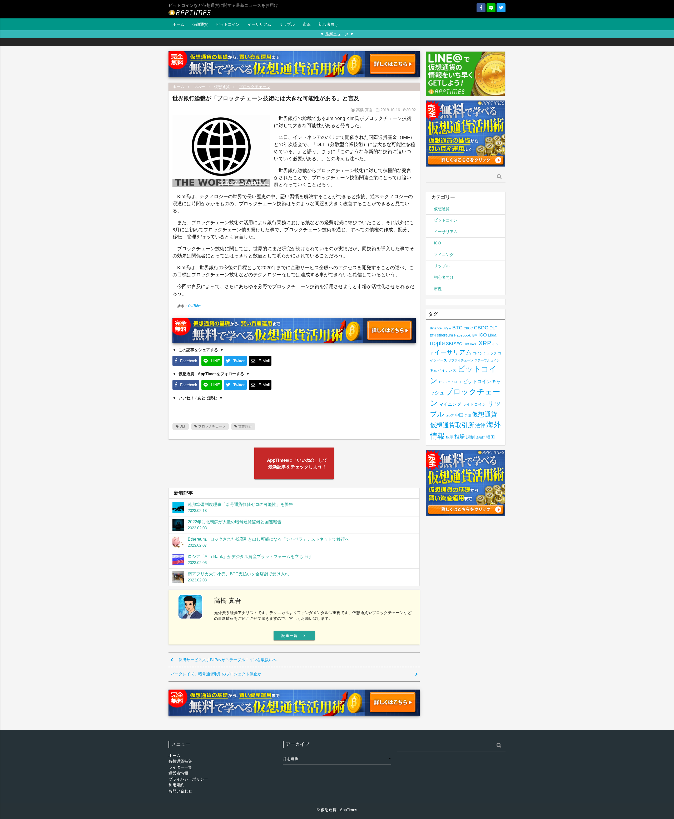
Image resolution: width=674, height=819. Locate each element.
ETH (433, 335)
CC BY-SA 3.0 (231, 182)
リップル (287, 24)
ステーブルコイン (487, 360)
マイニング (444, 254)
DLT (182, 426)
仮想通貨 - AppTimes (339, 809)
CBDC (481, 327)
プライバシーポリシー (188, 779)
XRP (485, 343)
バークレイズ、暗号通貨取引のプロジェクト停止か (216, 674)
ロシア (449, 415)
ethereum (445, 335)
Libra (492, 335)
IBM (474, 335)
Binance (436, 328)
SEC (458, 343)
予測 (467, 415)
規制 (470, 437)
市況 (307, 24)
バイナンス (447, 370)
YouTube (194, 306)
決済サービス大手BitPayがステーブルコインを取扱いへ (228, 659)
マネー (199, 86)
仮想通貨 (200, 24)
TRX (466, 344)
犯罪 (449, 437)
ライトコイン (474, 404)
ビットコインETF (450, 382)
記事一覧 (294, 635)
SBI (449, 343)
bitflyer (447, 328)
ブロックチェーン (254, 86)
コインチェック (485, 353)
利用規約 (176, 785)
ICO (437, 243)
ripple (437, 343)
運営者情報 (178, 773)
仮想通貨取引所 (452, 425)
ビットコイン (228, 24)
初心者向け (328, 24)
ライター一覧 (180, 767)
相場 (459, 437)
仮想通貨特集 (180, 761)
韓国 (490, 437)
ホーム (178, 24)
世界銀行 (244, 426)
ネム (433, 370)
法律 (480, 425)
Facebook (462, 335)
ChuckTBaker (257, 182)
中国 (459, 415)
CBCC (468, 328)
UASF (474, 344)
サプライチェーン (460, 360)
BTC (457, 327)
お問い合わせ (180, 791)
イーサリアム (259, 24)
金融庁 (480, 437)
